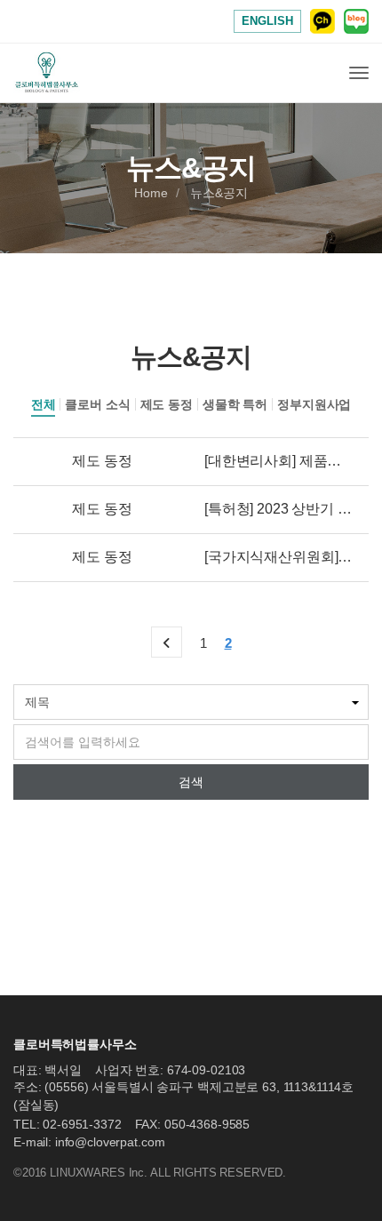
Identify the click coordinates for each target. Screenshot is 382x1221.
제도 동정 (166, 404)
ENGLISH (267, 21)
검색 (191, 782)
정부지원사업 (314, 404)
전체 (43, 404)
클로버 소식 (97, 404)
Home (150, 194)
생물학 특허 (235, 404)
